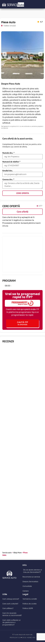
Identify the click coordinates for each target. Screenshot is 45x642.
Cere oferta (22, 193)
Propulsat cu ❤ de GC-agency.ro (22, 638)
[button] (4, 54)
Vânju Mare (17, 553)
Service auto (7, 553)
